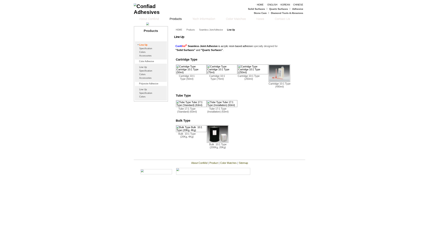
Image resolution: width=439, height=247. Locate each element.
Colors (142, 52)
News (260, 19)
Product (213, 162)
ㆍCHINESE (297, 4)
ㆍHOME (259, 4)
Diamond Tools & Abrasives (287, 13)
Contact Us (282, 19)
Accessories (145, 55)
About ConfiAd (149, 19)
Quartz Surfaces (278, 9)
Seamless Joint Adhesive (152, 39)
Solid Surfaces (256, 9)
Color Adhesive (146, 61)
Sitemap (243, 162)
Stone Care (260, 13)
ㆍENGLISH (271, 4)
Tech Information (203, 19)
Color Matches (236, 19)
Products (176, 19)
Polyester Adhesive (148, 84)
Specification (145, 48)
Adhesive (297, 9)
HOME (179, 29)
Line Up (143, 45)
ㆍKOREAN (284, 4)
